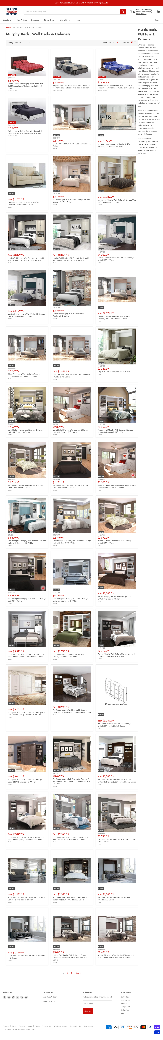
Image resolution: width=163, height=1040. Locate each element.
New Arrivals (22, 20)
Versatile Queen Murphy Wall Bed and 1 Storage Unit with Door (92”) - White (72, 542)
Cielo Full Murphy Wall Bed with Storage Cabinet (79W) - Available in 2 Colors (114, 317)
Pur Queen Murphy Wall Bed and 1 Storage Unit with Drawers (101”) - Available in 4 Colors (27, 713)
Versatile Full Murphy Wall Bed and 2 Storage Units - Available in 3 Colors (25, 486)
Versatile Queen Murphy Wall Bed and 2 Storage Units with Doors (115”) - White (27, 542)
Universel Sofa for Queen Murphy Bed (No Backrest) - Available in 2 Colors (114, 145)
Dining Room (65, 20)
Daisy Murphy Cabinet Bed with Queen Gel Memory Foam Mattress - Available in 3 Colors (26, 132)
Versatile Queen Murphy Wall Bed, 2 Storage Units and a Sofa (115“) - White (70, 599)
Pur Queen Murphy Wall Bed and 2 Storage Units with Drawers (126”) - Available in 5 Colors (117, 780)
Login (157, 20)
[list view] (135, 43)
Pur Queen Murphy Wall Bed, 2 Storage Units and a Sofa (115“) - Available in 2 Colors (70, 898)
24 (110, 43)
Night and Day (12, 91)
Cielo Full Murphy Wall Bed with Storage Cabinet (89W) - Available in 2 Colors (24, 375)
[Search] (123, 11)
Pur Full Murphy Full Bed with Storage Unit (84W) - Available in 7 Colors (114, 597)
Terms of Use (46, 1026)
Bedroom (35, 20)
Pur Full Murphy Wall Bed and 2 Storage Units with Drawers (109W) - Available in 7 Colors (26, 655)
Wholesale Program (60, 1026)
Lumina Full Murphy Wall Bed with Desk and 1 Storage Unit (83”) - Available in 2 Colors (71, 259)
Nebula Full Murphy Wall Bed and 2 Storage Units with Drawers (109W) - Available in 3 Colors (70, 957)
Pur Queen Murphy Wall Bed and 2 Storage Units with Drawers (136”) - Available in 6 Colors (72, 711)
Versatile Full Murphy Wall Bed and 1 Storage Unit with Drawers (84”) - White (25, 431)
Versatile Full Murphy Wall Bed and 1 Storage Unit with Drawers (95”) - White (70, 431)
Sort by (10, 43)
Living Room (49, 20)
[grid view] (132, 43)
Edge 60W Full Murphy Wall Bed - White (114, 372)
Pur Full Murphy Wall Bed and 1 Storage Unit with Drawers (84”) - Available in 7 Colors (70, 838)
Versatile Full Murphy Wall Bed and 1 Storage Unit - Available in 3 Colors (70, 486)
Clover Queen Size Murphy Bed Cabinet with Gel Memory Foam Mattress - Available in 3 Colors (25, 85)
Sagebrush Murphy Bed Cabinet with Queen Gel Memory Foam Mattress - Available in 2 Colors (71, 86)
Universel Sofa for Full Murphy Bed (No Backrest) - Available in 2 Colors (23, 203)
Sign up (87, 1011)
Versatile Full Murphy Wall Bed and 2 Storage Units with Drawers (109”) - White (115, 431)
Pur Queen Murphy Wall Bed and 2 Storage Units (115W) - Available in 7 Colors (25, 780)
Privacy (37, 1026)
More (78, 20)
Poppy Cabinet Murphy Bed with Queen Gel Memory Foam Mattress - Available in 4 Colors (116, 86)
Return (29, 1026)
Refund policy (88, 1026)
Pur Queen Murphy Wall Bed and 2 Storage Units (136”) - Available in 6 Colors (114, 725)
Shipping (22, 1026)
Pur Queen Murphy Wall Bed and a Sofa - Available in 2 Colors (114, 898)
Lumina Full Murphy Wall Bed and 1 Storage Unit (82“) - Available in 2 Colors (117, 201)
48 (117, 43)
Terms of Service (75, 1026)
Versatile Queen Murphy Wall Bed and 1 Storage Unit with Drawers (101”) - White (117, 486)
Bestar (55, 148)
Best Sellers (8, 20)
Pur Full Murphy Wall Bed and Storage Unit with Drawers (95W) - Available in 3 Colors (116, 655)
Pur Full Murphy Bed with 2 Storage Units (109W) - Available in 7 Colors (69, 655)
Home (8, 28)
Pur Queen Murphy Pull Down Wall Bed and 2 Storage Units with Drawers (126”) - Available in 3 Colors (71, 781)
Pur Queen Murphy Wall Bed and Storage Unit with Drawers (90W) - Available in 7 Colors (26, 838)
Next (78, 973)
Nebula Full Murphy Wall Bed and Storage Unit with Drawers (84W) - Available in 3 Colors (116, 956)
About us (6, 1026)
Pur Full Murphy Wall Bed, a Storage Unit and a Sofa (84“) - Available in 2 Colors (26, 898)
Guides (14, 1026)
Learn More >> (141, 14)
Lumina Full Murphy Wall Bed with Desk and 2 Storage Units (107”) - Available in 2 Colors (26, 259)
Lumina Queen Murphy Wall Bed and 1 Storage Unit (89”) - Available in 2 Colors (26, 315)
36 (114, 43)
